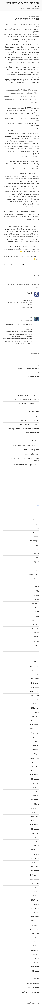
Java (37, 524)
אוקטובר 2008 (34, 825)
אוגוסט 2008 (35, 833)
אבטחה (36, 537)
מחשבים (36, 612)
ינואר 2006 (35, 962)
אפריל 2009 (35, 800)
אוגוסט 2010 (35, 733)
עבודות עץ (35, 624)
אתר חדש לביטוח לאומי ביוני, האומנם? (20, 445)
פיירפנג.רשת (35, 628)
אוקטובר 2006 (34, 925)
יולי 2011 (36, 700)
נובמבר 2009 (35, 770)
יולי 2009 (36, 787)
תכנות (37, 649)
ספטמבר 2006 (34, 929)
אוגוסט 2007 (35, 883)
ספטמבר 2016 (34, 666)
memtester (30, 123)
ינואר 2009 (35, 812)
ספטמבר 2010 (34, 729)
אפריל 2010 (35, 750)
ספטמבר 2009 (34, 779)
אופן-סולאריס (34, 541)
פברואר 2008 (34, 858)
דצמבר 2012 (35, 679)
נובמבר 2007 (35, 871)
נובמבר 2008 (35, 821)
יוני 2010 (36, 741)
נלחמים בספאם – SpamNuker (29, 403)
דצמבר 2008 (35, 816)
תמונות (36, 653)
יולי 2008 (36, 837)
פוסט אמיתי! (28, 454)
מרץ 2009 (36, 804)
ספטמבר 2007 (34, 879)
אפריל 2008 (35, 850)
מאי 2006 (36, 946)
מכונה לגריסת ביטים (32, 433)
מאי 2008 (36, 846)
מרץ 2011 (36, 712)
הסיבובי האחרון (26, 24)
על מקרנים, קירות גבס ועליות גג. (28, 424)
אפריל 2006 (35, 950)
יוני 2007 (36, 892)
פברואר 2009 (34, 808)
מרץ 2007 (36, 904)
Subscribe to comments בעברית (28, 395)
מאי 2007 (36, 896)
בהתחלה (36, 42)
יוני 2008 (36, 841)
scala (37, 528)
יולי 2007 (36, 887)
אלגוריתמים (35, 549)
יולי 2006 (36, 937)
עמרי (29, 16)
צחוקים (36, 637)
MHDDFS (23, 72)
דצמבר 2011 (35, 683)
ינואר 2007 (35, 912)
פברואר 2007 (34, 908)
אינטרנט (36, 545)
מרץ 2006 (36, 954)
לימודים (36, 595)
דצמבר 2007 (35, 866)
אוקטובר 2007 (34, 875)
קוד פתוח (36, 641)
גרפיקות (36, 562)
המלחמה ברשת (34, 574)
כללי (35, 275)
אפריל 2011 (35, 708)
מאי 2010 (36, 745)
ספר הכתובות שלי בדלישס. (30, 992)
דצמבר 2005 (35, 967)
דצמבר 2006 (35, 917)
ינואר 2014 (35, 670)
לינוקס (37, 599)
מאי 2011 (36, 704)
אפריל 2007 (35, 900)
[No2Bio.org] (30, 506)
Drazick (29, 293)
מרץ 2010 (36, 754)
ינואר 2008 (35, 862)
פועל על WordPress (33, 1003)
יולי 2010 (36, 737)
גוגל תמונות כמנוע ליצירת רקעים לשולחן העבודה (23, 429)
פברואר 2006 (34, 958)
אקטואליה (36, 553)
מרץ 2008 (36, 854)
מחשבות (36, 607)
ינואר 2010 (35, 762)
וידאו (37, 582)
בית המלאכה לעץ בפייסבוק (30, 420)
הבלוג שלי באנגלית (33, 984)
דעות (37, 566)
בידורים (36, 557)
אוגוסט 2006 (35, 933)
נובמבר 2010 (35, 720)
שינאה (37, 645)
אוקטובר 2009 (34, 775)
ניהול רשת (35, 620)
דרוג (37, 570)
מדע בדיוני (35, 603)
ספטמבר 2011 (34, 691)
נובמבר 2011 (35, 687)
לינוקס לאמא (27, 450)
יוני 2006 (36, 942)
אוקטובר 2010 (34, 725)
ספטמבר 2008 (34, 829)
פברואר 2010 (34, 758)
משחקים (36, 616)
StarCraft (36, 532)
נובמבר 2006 (35, 921)
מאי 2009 (36, 795)
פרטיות (36, 633)
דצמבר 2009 (35, 766)
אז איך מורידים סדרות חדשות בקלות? (27, 399)
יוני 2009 (36, 791)
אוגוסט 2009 (35, 783)
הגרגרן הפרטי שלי (33, 988)
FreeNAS (36, 416)
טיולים (37, 587)
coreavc (29, 44)
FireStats (36, 520)
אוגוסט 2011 (35, 695)
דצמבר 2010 (35, 716)
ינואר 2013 (35, 674)
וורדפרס (36, 578)
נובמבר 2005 (35, 971)
